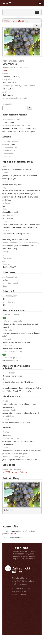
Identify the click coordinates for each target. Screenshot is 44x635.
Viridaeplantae (18, 21)
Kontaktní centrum (19, 594)
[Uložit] (29, 107)
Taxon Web (7, 3)
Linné (4, 70)
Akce (37, 25)
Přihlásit (13, 533)
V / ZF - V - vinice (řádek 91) (17, 472)
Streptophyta (32, 21)
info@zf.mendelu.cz (19, 584)
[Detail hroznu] (22, 41)
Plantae (7, 21)
